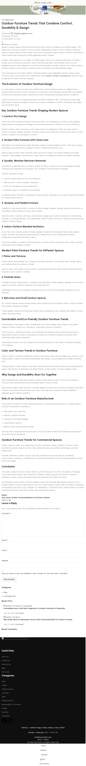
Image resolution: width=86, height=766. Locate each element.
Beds (3, 697)
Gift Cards (5, 672)
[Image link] (15, 643)
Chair (3, 681)
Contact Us (6, 660)
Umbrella (5, 712)
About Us (5, 657)
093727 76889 (43, 739)
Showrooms (6, 664)
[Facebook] (4, 720)
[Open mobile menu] (3, 3)
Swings (4, 708)
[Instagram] (10, 720)
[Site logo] (43, 3)
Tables (4, 685)
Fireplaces (5, 716)
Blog (3, 668)
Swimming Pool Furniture (11, 704)
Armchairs (5, 693)
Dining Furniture (7, 689)
